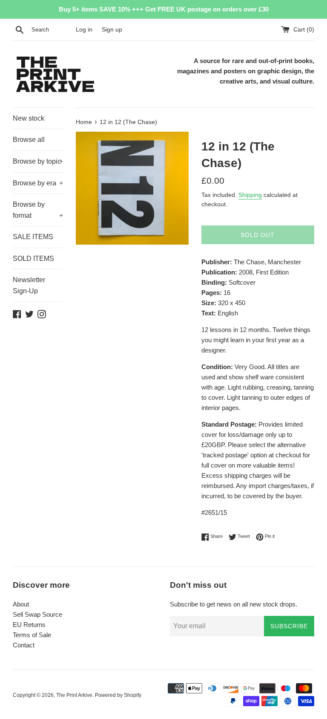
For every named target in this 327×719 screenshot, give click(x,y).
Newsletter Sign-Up (29, 285)
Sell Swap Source (37, 614)
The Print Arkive (74, 695)
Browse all (29, 139)
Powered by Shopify (118, 695)
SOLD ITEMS (33, 258)
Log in (84, 29)
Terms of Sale (32, 634)
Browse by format (38, 210)
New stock (28, 118)
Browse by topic (38, 161)
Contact (23, 645)
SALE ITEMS (33, 236)
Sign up (112, 29)
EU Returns (29, 624)
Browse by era (38, 183)
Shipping (250, 194)
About (21, 604)
